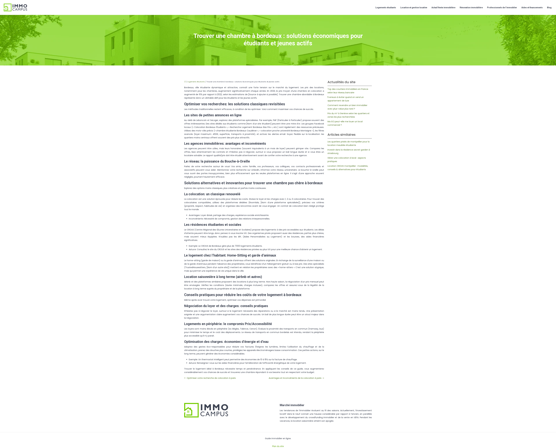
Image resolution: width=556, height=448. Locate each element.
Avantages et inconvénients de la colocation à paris (295, 378)
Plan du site (278, 446)
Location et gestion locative (413, 7)
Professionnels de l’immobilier (502, 7)
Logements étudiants (385, 7)
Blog (549, 7)
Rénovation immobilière (471, 7)
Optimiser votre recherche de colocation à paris (211, 378)
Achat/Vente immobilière (443, 7)
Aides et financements (532, 7)
